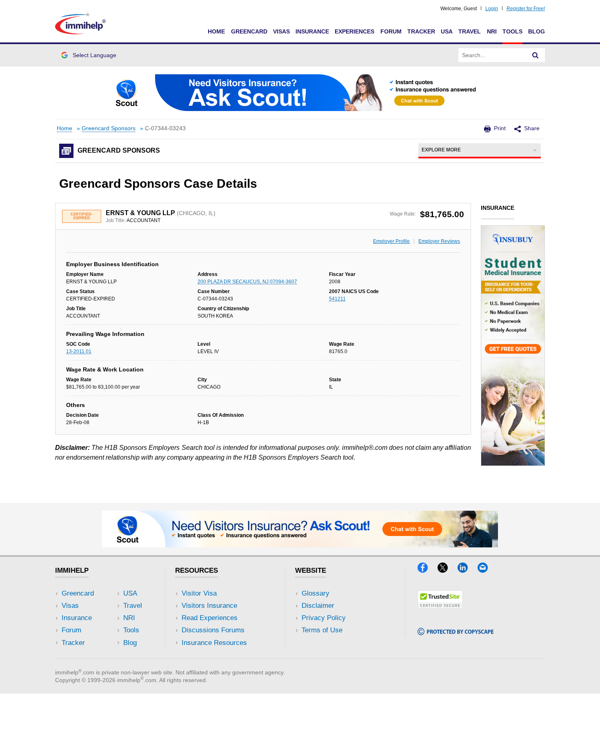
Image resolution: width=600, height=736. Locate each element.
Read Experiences (210, 618)
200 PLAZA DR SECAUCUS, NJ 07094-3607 (247, 282)
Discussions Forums (213, 630)
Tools (512, 31)
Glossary (315, 593)
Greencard (249, 31)
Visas (281, 31)
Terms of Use (322, 630)
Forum (391, 31)
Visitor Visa (199, 593)
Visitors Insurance (209, 605)
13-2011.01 (78, 351)
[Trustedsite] (440, 606)
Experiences (354, 31)
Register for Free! (526, 8)
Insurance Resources (214, 643)
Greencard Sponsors (109, 128)
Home (216, 31)
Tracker (421, 31)
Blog (536, 31)
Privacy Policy (324, 618)
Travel (469, 31)
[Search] (535, 55)
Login (491, 8)
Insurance (312, 31)
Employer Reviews (439, 241)
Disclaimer (318, 605)
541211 (337, 299)
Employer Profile (391, 241)
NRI (492, 31)
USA (447, 31)
